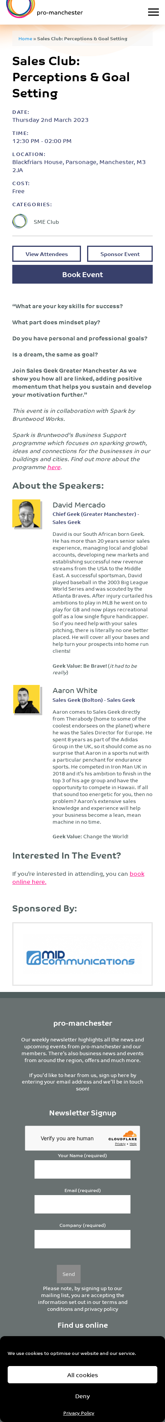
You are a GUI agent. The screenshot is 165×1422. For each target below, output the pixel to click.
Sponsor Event (120, 253)
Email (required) (82, 1190)
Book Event (82, 274)
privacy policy (101, 1308)
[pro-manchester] (61, 12)
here (53, 466)
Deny (82, 1396)
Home (25, 38)
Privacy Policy (78, 1413)
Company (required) (82, 1225)
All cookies (82, 1374)
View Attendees (47, 253)
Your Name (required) (82, 1155)
